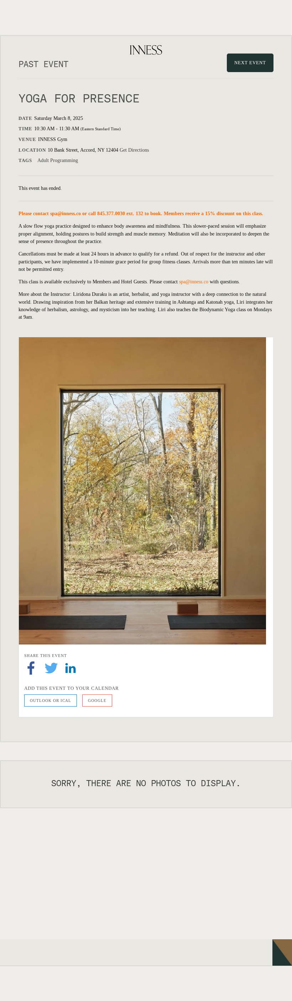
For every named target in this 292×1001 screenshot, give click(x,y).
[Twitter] (51, 667)
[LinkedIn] (70, 667)
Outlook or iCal (50, 700)
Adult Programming (57, 160)
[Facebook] (31, 667)
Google (97, 700)
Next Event (250, 62)
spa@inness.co (65, 213)
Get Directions (134, 150)
